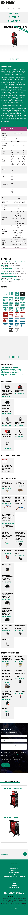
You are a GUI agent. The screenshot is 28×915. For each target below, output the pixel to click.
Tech (14, 883)
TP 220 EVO (14, 60)
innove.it (14, 912)
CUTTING (14, 17)
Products (14, 864)
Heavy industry (12, 371)
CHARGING (14, 21)
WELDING (14, 13)
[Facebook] (12, 908)
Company (14, 870)
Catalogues (14, 868)
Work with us (14, 872)
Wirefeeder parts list (7, 273)
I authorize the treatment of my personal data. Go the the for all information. (13, 753)
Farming (15, 368)
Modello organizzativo (9, 905)
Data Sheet (4, 265)
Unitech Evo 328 (14, 58)
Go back (5, 854)
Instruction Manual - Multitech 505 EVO (13, 262)
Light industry (5, 368)
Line (14, 881)
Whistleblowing (21, 905)
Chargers (14, 885)
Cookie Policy (14, 903)
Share (2, 124)
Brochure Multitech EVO (9, 268)
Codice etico (22, 903)
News (14, 866)
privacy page (14, 754)
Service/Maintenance (8, 369)
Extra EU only (14, 887)
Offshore (14, 372)
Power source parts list (8, 276)
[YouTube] (16, 908)
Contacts (14, 874)
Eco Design (4, 272)
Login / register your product (14, 876)
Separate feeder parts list (9, 280)
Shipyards (4, 374)
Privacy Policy (12, 759)
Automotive (13, 374)
